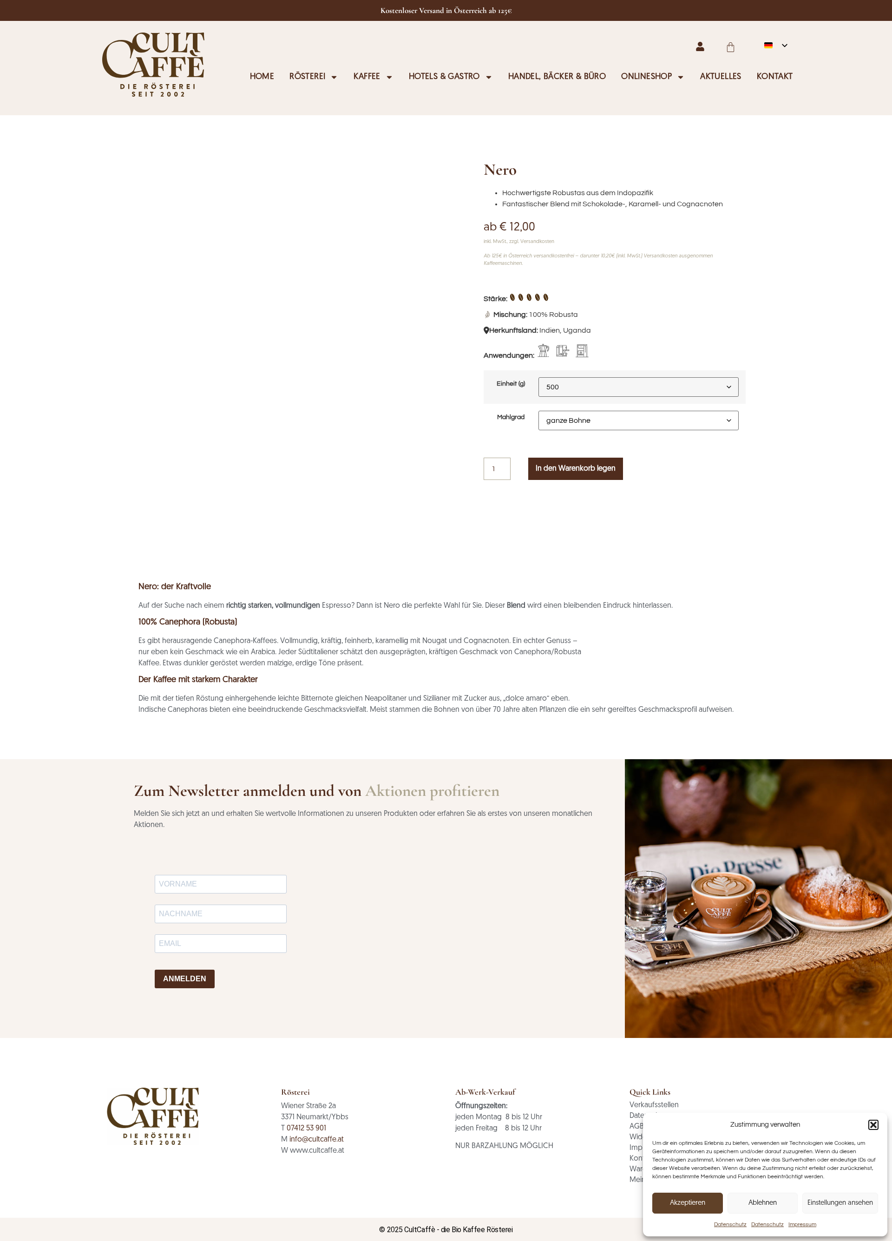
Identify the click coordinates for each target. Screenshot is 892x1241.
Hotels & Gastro (444, 77)
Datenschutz (730, 1224)
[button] (873, 1124)
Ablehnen (762, 1203)
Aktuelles (720, 77)
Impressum (802, 1224)
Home (262, 77)
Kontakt (775, 77)
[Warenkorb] (730, 47)
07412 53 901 (306, 1128)
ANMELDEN (184, 979)
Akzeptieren (687, 1203)
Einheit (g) (511, 384)
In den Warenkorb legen (576, 469)
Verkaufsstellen (654, 1105)
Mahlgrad (511, 417)
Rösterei (307, 77)
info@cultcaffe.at (316, 1139)
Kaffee (367, 77)
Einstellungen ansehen (840, 1203)
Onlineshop (646, 77)
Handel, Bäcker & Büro (557, 77)
